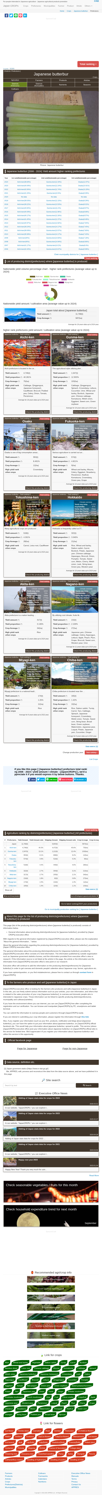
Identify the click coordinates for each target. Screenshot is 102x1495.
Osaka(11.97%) (83, 182)
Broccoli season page (51, 1307)
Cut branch (9, 1442)
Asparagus (9, 1380)
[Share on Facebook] (6, 15)
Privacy (74, 1482)
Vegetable (36, 1362)
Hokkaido (12, 871)
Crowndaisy (67, 1374)
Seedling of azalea (58, 1460)
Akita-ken (13, 875)
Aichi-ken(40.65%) (24, 208)
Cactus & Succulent (57, 1448)
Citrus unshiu (68, 1397)
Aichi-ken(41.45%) (24, 219)
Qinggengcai (58, 1380)
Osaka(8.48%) (84, 219)
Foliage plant (75, 1448)
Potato (7, 1391)
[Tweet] (11, 15)
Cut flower (9, 1431)
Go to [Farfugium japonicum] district (84, 896)
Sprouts (62, 1414)
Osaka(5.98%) (84, 249)
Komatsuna (68, 1368)
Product (70, 6)
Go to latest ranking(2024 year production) (79, 904)
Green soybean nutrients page (51, 1289)
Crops (25, 6)
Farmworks (43, 1476)
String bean (21, 1414)
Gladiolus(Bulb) (58, 1442)
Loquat (54, 1403)
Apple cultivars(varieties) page (51, 1279)
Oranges (8, 1414)
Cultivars (15, 89)
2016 (6, 212)
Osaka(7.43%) (84, 234)
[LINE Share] (16, 15)
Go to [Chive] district (12, 896)
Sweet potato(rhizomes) (82, 1386)
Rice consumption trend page (51, 1345)
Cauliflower (23, 1380)
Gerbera (18, 1436)
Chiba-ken (12, 886)
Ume (48, 1397)
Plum (73, 1403)
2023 (6, 186)
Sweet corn (82, 1409)
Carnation (37, 1431)
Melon (32, 1409)
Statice (8, 1436)
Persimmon (42, 1403)
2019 (6, 201)
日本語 (96, 1)
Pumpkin (84, 1380)
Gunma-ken (12, 851)
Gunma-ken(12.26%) (53, 215)
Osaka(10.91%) (84, 186)
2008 (6, 242)
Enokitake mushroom (14, 1397)
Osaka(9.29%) (84, 201)
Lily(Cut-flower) (44, 1436)
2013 (6, 223)
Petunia (92, 1454)
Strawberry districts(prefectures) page (51, 1326)
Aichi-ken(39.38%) (24, 234)
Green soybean (60, 1386)
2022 (6, 189)
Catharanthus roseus (14, 1460)
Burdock (83, 1362)
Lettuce (46, 1380)
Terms (74, 1479)
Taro (16, 1391)
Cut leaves (92, 1436)
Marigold (80, 1454)
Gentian (57, 1431)
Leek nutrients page (51, 1317)
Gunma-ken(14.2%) (54, 245)
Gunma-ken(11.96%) (53, 212)
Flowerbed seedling (46, 1454)
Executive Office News (80, 1473)
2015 (6, 215)
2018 (6, 204)
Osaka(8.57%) (84, 215)
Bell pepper (32, 1386)
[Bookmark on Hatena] (25, 15)
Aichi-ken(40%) (23, 238)
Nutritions (42, 1482)
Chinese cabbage (41, 1368)
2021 (6, 193)
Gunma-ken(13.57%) (53, 230)
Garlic (51, 1391)
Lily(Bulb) (30, 1442)
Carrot (72, 1362)
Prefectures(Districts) (14, 1484)
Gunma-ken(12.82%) (53, 223)
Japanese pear (11, 1403)
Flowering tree (11, 1454)
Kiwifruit (70, 1409)
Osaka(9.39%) (84, 193)
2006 (6, 249)
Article (79, 6)
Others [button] (88, 6)
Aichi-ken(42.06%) (24, 189)
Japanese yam (29, 1391)
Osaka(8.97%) (84, 208)
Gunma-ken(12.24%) (53, 186)
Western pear (27, 1403)
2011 (6, 230)
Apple (93, 1397)
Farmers (39, 80)
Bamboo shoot (11, 1368)
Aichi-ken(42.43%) (24, 249)
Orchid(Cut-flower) (86, 1431)
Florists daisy (23, 1431)
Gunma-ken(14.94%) (53, 242)
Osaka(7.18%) (84, 238)
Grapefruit (82, 1397)
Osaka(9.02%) (84, 204)
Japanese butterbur (81, 11)
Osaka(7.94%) (84, 223)
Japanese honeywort (49, 1374)
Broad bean (50, 1414)
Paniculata (69, 1431)
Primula (21, 1448)
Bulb (20, 1442)
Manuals (75, 1476)
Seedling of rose (77, 1460)
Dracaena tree (27, 1454)
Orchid (42, 1448)
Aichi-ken (13, 848)
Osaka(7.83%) (84, 230)
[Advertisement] (51, 38)
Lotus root (26, 1368)
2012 (6, 227)
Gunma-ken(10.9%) (54, 193)
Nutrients (63, 85)
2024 (6, 182)
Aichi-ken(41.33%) (24, 193)
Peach (64, 1403)
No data (24, 197)
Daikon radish (50, 1362)
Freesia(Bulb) (74, 1442)
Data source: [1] (92, 746)
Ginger (60, 1391)
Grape (92, 1403)
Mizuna (56, 1368)
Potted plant (90, 1442)
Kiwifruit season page (51, 1335)
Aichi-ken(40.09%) (24, 186)
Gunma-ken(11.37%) (53, 219)
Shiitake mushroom (76, 1391)
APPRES (75, 1487)
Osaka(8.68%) (84, 212)
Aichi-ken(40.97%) (24, 223)
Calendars (42, 1479)
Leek (78, 1374)
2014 (6, 219)
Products (63, 80)
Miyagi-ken (12, 882)
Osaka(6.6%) (84, 245)
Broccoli (35, 1380)
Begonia (31, 1448)
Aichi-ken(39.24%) (24, 227)
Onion (41, 1391)
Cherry (82, 1403)
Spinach (92, 1368)
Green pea (45, 1386)
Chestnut (9, 1409)
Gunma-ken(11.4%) (54, 208)
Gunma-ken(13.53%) (53, 204)
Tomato (20, 1386)
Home (62, 11)
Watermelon (45, 1409)
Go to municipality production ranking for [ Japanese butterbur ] (71, 909)
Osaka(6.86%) (84, 242)
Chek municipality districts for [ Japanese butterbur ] (76, 254)
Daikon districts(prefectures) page (51, 1298)
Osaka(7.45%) (84, 227)
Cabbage (81, 1368)
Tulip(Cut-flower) (62, 1436)
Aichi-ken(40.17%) (24, 215)
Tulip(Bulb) (43, 1442)
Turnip (63, 1362)
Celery (87, 1374)
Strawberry (21, 1409)
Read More (94, 1175)
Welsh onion (10, 1374)
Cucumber (72, 1380)
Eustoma (30, 1436)
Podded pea (36, 1414)
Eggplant (8, 1386)
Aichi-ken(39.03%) (24, 201)
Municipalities (49, 6)
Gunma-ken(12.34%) (53, 182)
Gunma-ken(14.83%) (53, 238)
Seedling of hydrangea (36, 1460)
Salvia (70, 1454)
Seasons (87, 85)
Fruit (56, 1397)
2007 (6, 245)
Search (88, 1085)
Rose (48, 1431)
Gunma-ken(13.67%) (53, 249)
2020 (6, 197)
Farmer (61, 6)
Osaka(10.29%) (84, 189)
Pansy (61, 1454)
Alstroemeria (78, 1436)
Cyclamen (9, 1448)
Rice (7, 1362)
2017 (6, 208)
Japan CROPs (10, 6)
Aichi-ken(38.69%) (24, 182)
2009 (6, 238)
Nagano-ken (11, 878)
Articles (87, 80)
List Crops (93, 759)
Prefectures (36, 6)
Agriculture (15, 80)
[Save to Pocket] (20, 15)
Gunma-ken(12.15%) (53, 201)
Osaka (14, 855)
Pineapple (58, 1409)
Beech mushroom (34, 1397)
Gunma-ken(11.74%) (53, 189)
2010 (6, 234)
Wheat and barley (20, 1362)
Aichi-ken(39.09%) (24, 230)
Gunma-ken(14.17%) (53, 227)
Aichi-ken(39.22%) (24, 204)
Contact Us (76, 1484)
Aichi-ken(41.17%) (24, 245)
